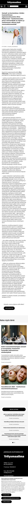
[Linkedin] (1, 6)
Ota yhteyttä (9, 308)
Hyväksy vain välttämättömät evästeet (11, 498)
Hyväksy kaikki (6, 494)
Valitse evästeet (6, 501)
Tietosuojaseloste (9, 475)
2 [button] (14, 442)
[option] (14, 427)
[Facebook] (5, 6)
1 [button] (12, 442)
